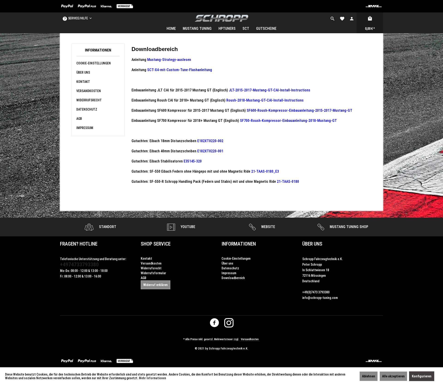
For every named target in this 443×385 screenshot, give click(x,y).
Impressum (84, 128)
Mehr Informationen (152, 378)
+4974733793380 (79, 264)
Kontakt (83, 82)
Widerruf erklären (155, 285)
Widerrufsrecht (89, 100)
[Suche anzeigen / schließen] (332, 18)
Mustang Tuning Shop (348, 227)
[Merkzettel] (342, 18)
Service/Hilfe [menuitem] (77, 18)
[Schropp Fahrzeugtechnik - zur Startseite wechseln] (221, 18)
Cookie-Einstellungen (93, 63)
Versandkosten (88, 91)
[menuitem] (332, 18)
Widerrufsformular (153, 273)
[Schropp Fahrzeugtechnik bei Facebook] (214, 324)
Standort (107, 227)
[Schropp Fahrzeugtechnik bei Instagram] (229, 324)
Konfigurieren (421, 376)
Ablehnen (368, 376)
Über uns (83, 72)
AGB (79, 118)
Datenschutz (86, 109)
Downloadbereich (233, 278)
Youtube (187, 227)
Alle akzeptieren (393, 376)
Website (267, 227)
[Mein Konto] (351, 18)
